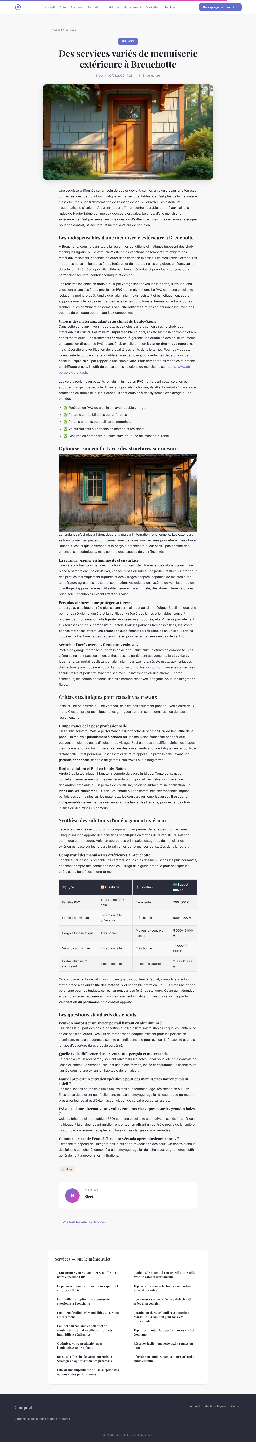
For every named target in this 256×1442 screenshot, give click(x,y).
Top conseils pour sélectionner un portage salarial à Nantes (163, 1288)
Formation (94, 7)
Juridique (112, 7)
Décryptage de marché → (220, 7)
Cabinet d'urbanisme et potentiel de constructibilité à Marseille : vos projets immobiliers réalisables (84, 1330)
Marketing (152, 7)
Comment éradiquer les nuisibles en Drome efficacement (88, 1315)
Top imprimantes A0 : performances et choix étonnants (165, 1332)
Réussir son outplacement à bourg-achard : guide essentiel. (164, 1359)
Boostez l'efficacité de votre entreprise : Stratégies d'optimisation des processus (84, 1359)
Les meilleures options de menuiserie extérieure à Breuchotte (83, 1301)
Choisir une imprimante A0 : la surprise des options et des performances (88, 1372)
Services (170, 7)
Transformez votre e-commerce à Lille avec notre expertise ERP (87, 1275)
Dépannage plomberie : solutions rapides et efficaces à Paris (87, 1288)
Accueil (50, 7)
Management (132, 7)
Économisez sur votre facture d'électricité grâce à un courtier (162, 1301)
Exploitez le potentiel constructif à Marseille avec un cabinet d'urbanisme (164, 1275)
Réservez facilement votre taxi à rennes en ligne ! (163, 1345)
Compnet (23, 1407)
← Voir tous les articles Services (82, 1222)
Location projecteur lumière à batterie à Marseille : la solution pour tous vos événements (161, 1317)
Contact (236, 1406)
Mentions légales (215, 1406)
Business (77, 7)
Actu (63, 7)
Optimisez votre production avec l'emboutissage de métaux (79, 1345)
